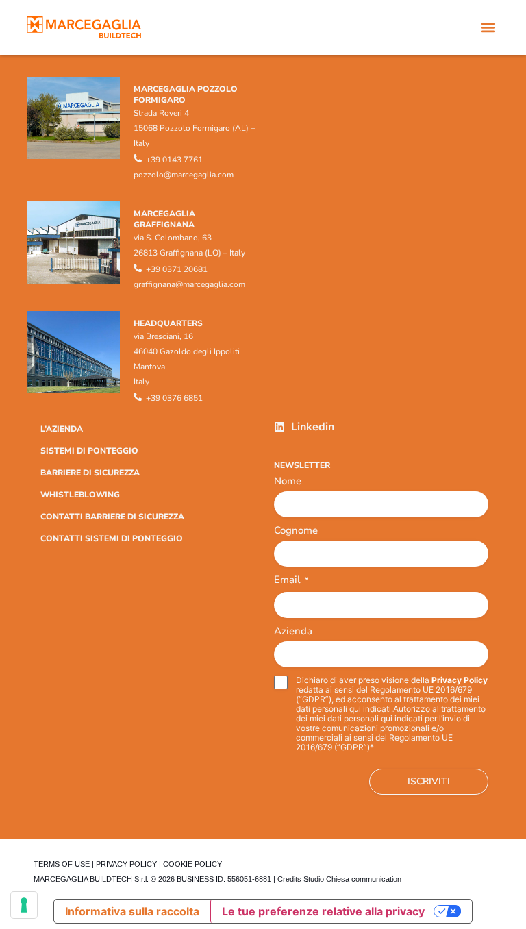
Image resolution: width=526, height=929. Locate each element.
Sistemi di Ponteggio (89, 450)
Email (291, 580)
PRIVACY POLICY (126, 864)
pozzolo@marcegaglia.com (184, 174)
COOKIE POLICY (192, 864)
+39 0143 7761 (174, 159)
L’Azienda (61, 428)
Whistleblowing (80, 494)
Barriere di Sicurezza (90, 472)
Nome (287, 481)
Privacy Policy (459, 680)
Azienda (293, 631)
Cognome (296, 530)
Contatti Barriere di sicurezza (112, 516)
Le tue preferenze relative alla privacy (323, 911)
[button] (488, 27)
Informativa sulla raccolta (132, 911)
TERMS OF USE (62, 864)
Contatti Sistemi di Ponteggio (111, 538)
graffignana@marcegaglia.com (189, 284)
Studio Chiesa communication (352, 879)
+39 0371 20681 (177, 269)
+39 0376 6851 (174, 398)
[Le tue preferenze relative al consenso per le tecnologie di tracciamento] (24, 905)
